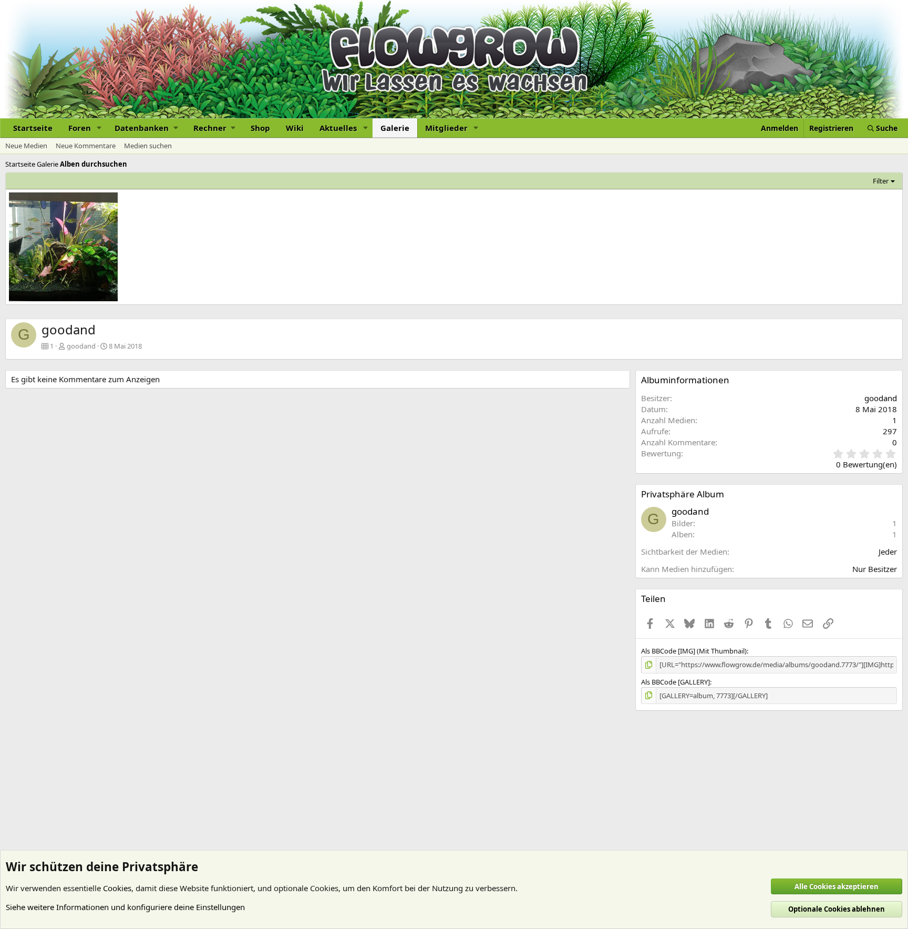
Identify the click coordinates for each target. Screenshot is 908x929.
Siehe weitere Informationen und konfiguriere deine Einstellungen (125, 907)
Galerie (394, 127)
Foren (79, 127)
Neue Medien (26, 145)
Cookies (117, 888)
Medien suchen (148, 145)
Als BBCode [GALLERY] (675, 682)
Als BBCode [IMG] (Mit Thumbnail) (694, 651)
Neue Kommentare (86, 145)
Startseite (33, 127)
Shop (260, 127)
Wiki (295, 127)
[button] (99, 128)
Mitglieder (446, 127)
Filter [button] (881, 181)
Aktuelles (338, 127)
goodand (81, 346)
